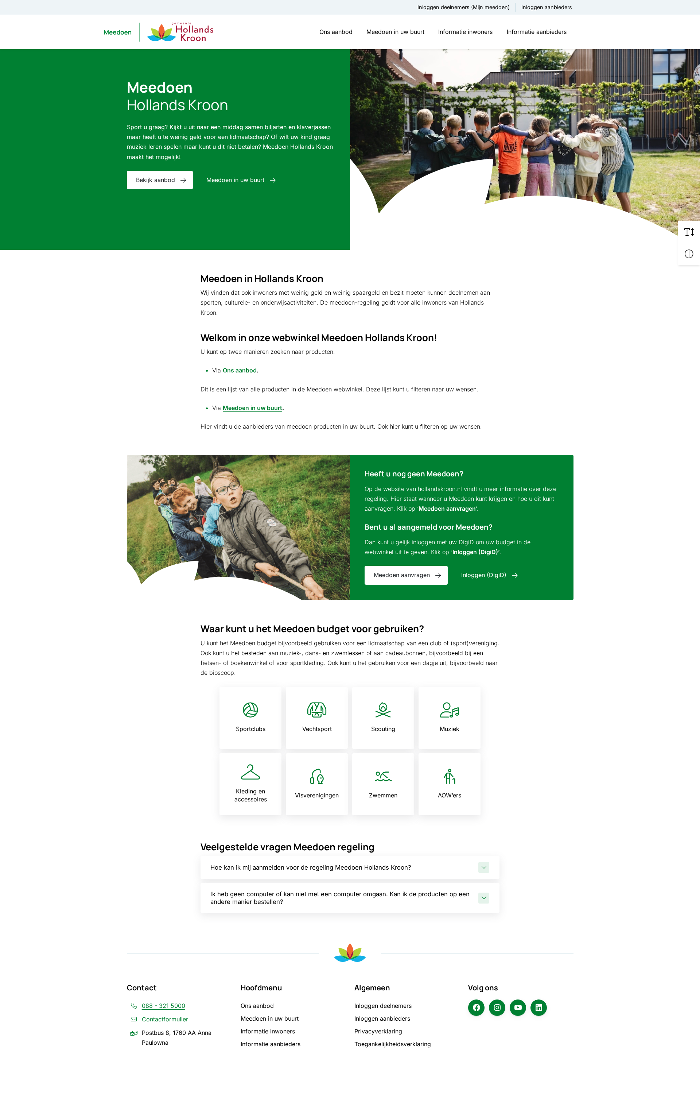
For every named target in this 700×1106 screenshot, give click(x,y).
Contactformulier (165, 1019)
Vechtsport (317, 728)
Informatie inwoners (465, 31)
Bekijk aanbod (155, 179)
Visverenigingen (317, 795)
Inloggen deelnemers (383, 1005)
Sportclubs (250, 728)
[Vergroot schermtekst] (689, 232)
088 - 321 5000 (163, 1005)
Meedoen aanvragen (402, 575)
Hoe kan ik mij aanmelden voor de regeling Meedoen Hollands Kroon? (310, 867)
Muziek (449, 728)
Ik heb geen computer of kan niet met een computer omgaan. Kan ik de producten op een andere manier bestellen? (340, 897)
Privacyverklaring (378, 1031)
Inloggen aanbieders (546, 7)
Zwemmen (383, 795)
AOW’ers (449, 795)
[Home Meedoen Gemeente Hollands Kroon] (158, 31)
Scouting (383, 728)
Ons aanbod (336, 31)
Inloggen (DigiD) (483, 575)
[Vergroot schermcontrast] (689, 254)
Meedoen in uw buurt (395, 31)
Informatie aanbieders (537, 31)
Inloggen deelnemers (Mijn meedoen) (463, 7)
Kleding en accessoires (250, 795)
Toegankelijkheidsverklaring (392, 1044)
